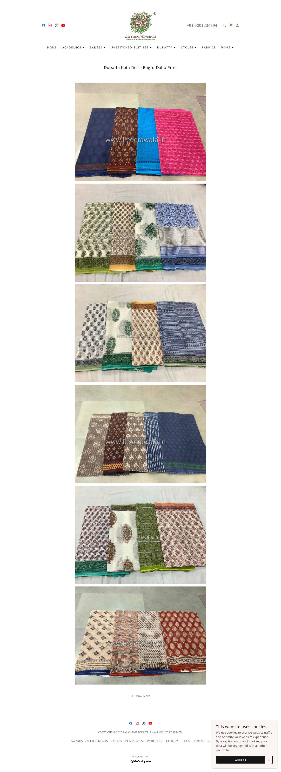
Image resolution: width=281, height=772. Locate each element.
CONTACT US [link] (201, 741)
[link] (43, 25)
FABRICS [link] (209, 47)
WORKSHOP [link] (155, 741)
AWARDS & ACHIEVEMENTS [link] (89, 741)
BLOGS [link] (185, 741)
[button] (237, 25)
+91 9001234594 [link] (202, 25)
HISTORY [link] (172, 741)
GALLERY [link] (116, 741)
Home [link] (52, 47)
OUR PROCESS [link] (134, 741)
